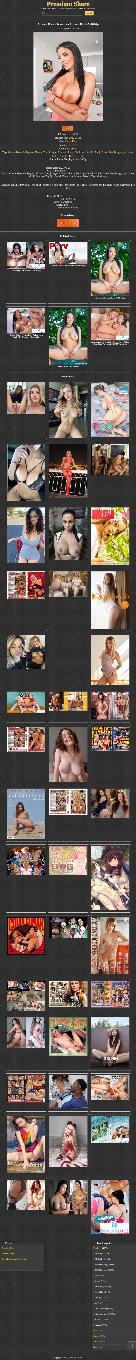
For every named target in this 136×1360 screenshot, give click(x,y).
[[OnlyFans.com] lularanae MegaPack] (68, 600)
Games (96, 1331)
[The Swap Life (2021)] (110, 1207)
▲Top (79, 1358)
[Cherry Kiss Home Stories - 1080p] (110, 1092)
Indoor (130, 152)
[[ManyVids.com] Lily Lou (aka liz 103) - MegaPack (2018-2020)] (26, 1043)
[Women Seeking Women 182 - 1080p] (68, 660)
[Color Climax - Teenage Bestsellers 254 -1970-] (68, 814)
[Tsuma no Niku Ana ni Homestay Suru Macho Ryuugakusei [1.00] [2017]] (110, 410)
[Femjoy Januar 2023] (68, 706)
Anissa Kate (71, 141)
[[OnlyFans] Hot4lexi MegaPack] (26, 536)
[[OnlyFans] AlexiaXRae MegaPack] (68, 410)
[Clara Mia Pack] (110, 660)
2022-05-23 (75, 137)
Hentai (96, 1347)
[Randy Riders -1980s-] (68, 1043)
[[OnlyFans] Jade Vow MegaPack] (68, 1144)
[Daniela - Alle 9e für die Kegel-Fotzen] (110, 473)
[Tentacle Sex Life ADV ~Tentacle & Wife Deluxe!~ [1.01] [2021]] (68, 878)
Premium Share (68, 3)
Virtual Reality (101, 1265)
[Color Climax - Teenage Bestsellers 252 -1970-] (26, 754)
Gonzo (11, 152)
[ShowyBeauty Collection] (110, 706)
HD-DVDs (99, 1259)
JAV (95, 1303)
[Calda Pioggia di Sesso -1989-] (68, 996)
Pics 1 (67, 128)
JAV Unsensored (102, 1314)
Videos (68, 29)
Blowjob (20, 152)
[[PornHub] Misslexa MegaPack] (26, 473)
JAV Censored (101, 1309)
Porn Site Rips (8, 1248)
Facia (81, 156)
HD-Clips (76, 29)
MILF (55, 156)
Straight (52, 152)
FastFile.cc (68, 223)
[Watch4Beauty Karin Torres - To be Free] (110, 1043)
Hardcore (79, 152)
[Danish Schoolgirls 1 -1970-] (110, 996)
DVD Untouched (102, 1270)
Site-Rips (98, 1298)
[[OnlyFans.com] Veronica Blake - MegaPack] (26, 1207)
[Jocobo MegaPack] (26, 996)
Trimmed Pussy (65, 152)
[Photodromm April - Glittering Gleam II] (110, 945)
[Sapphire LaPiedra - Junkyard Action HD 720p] (68, 536)
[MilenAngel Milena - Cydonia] (110, 536)
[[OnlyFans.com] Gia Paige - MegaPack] (110, 814)
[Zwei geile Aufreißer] (110, 1144)
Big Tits (73, 156)
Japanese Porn (8, 1254)
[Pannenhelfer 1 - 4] (110, 754)
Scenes (97, 1281)
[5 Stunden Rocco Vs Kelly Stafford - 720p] (26, 1092)
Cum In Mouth (93, 152)
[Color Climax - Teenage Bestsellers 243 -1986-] (26, 600)
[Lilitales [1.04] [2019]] (68, 945)
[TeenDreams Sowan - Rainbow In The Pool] (26, 1144)
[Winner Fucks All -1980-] (26, 945)
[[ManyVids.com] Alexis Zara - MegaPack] (68, 1207)
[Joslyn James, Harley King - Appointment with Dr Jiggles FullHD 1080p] (68, 1092)
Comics (96, 1336)
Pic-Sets (98, 1320)
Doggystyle (119, 152)
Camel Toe (107, 152)
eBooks (98, 1325)
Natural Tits (41, 152)
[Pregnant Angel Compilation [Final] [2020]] (26, 878)
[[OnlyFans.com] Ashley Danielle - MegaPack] (26, 410)
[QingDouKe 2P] (110, 600)
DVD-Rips (99, 1254)
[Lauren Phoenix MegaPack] (68, 473)
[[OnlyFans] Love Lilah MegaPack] (68, 754)
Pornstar (64, 156)
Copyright (57, 1358)
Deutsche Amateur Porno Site (14, 1259)
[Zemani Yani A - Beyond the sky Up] (26, 814)
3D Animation (99, 1342)
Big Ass (30, 152)
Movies (96, 1248)
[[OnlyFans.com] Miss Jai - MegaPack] (26, 660)
